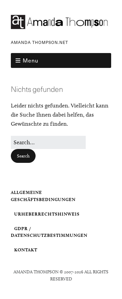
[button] (23, 156)
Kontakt (25, 249)
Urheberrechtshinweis (47, 214)
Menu (30, 60)
